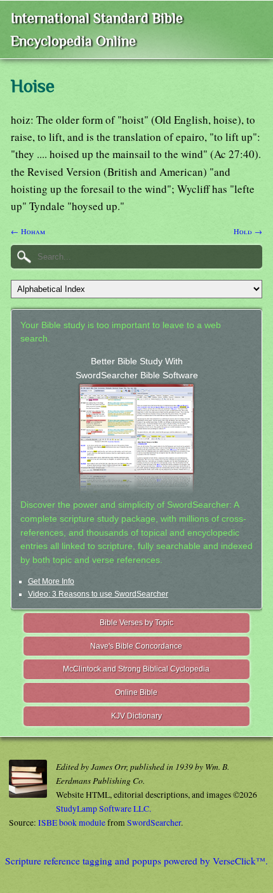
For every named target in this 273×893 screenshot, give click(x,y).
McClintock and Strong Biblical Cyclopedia (136, 669)
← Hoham (28, 231)
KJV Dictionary (136, 715)
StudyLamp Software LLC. (103, 808)
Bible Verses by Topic (136, 622)
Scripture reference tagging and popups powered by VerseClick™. (136, 860)
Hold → (248, 231)
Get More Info (51, 581)
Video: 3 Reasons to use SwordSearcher (98, 594)
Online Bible (136, 692)
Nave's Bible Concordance (136, 646)
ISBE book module (71, 822)
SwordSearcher (154, 822)
